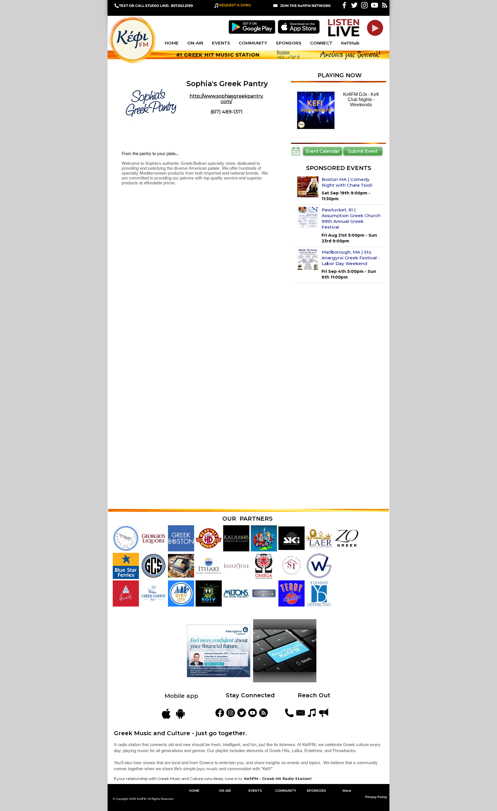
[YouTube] (252, 712)
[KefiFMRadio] (241, 712)
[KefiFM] (219, 712)
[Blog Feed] (263, 712)
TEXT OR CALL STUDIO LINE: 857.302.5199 (156, 5)
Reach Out (315, 695)
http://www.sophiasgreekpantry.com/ (226, 98)
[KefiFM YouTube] (374, 5)
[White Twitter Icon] (354, 5)
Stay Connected (250, 695)
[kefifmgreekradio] (230, 712)
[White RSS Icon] (384, 5)
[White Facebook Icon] (344, 5)
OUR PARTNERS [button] (247, 518)
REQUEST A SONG (235, 5)
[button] (305, 5)
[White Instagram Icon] (364, 5)
